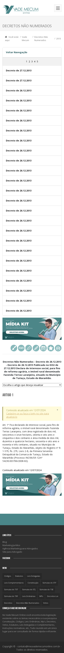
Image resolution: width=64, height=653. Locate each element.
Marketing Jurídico (11, 545)
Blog (4, 541)
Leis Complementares (13, 582)
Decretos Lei (52, 596)
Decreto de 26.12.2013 (19, 90)
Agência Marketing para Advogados (20, 548)
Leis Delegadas (33, 576)
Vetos (45, 603)
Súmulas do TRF (11, 596)
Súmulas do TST (11, 589)
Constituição (33, 582)
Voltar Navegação (16, 52)
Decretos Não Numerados (27, 603)
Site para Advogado (12, 551)
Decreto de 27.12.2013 (19, 70)
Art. (31, 447)
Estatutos (19, 576)
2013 (58, 38)
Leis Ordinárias (28, 596)
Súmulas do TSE (46, 589)
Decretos (8, 603)
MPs (41, 596)
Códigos (7, 576)
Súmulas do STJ (28, 589)
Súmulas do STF (49, 582)
